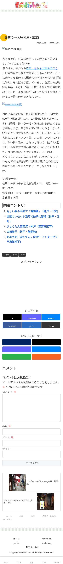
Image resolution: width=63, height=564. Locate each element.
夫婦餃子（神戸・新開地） (22, 231)
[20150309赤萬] (31, 104)
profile (16, 543)
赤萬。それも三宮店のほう (42, 68)
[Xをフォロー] (46, 342)
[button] (50, 325)
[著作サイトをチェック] (16, 342)
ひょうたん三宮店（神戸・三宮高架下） (30, 226)
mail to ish (46, 539)
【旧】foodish (31, 547)
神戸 (7, 255)
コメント (9, 391)
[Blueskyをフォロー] (46, 349)
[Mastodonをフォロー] (16, 349)
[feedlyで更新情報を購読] (16, 357)
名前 (6, 426)
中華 (23, 255)
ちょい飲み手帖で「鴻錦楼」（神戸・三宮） (33, 211)
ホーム (16, 539)
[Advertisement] (31, 23)
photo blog (47, 543)
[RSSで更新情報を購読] (46, 357)
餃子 (15, 255)
